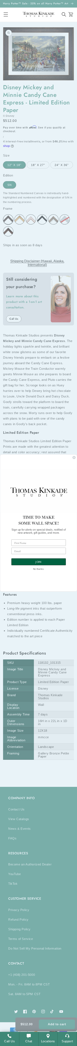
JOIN (38, 562)
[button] (64, 14)
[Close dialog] (74, 457)
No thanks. (38, 569)
